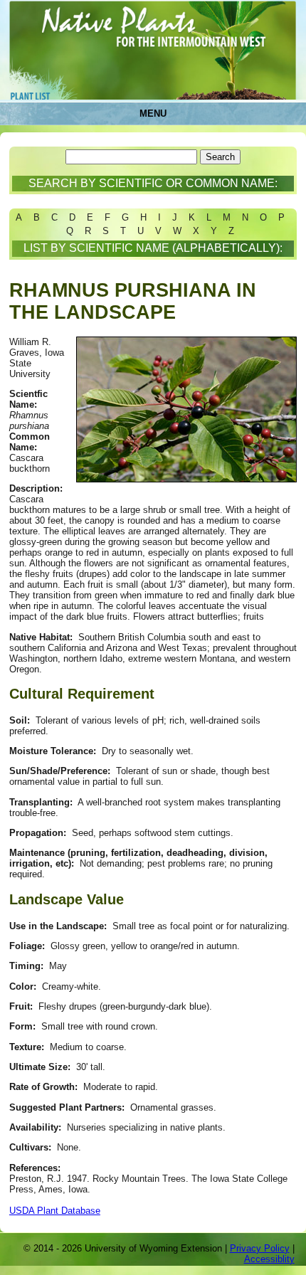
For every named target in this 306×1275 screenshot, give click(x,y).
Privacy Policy (260, 1248)
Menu (153, 113)
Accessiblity (269, 1259)
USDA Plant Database (54, 1210)
